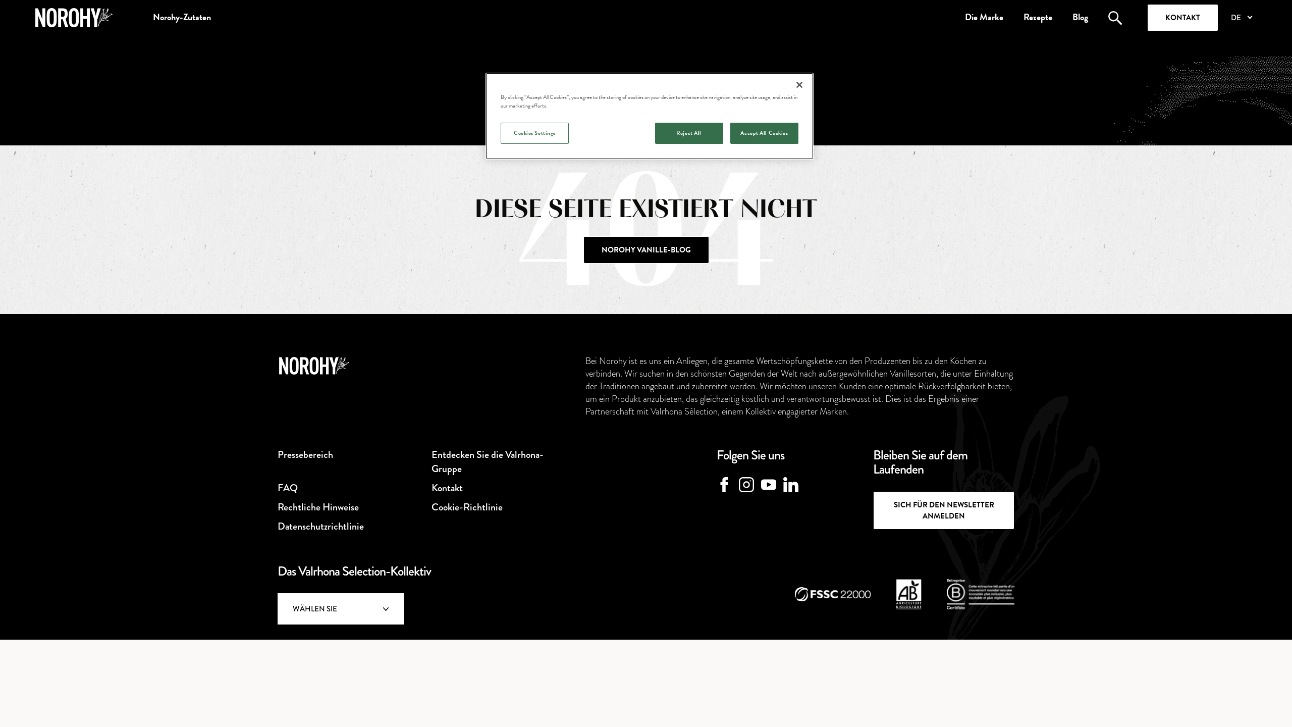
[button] (1241, 18)
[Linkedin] (790, 484)
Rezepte (1038, 17)
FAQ (288, 488)
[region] (650, 116)
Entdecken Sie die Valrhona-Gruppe (488, 461)
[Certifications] (833, 594)
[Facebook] (724, 484)
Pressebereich (305, 454)
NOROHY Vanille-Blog (646, 249)
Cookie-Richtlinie (467, 507)
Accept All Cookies (764, 133)
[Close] (799, 85)
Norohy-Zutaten (182, 17)
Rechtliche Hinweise (318, 507)
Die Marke (984, 17)
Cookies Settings (535, 133)
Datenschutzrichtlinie (321, 526)
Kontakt (1182, 17)
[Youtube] (768, 484)
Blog (1080, 17)
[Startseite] (74, 17)
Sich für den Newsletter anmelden (944, 510)
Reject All (689, 133)
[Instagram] (746, 484)
